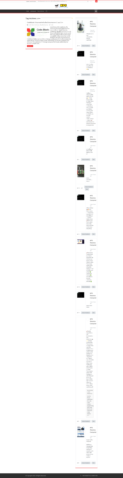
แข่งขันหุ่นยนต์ (33, 11)
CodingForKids (90, 125)
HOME (27, 11)
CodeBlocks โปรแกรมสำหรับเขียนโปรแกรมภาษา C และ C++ (45, 22)
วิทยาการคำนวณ (41, 11)
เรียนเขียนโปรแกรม (44, 25)
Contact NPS (46, 11)
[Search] (96, 1)
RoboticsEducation (91, 123)
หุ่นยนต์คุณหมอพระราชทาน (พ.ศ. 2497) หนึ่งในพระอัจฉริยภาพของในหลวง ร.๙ (52, 1)
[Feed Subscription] (72, 18)
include (88, 278)
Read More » (30, 46)
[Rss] (87, 1)
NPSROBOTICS (90, 122)
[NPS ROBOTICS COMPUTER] (61, 5)
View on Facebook (85, 45)
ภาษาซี (29, 25)
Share (94, 45)
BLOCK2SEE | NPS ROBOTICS (90, 392)
